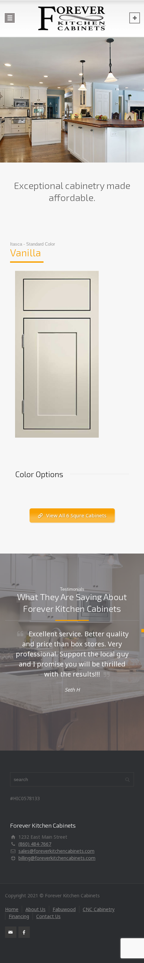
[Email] (10, 932)
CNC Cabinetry (99, 909)
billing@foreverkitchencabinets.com (56, 858)
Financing (19, 916)
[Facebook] (24, 932)
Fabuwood (64, 909)
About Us (35, 909)
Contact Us (48, 916)
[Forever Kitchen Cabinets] (72, 18)
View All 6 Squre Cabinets (76, 515)
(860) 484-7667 (34, 844)
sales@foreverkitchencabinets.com (56, 851)
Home (11, 909)
